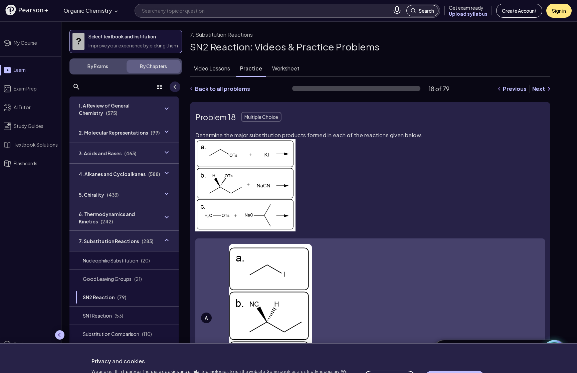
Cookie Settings (389, 346)
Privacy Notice (218, 356)
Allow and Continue (454, 346)
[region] (288, 341)
